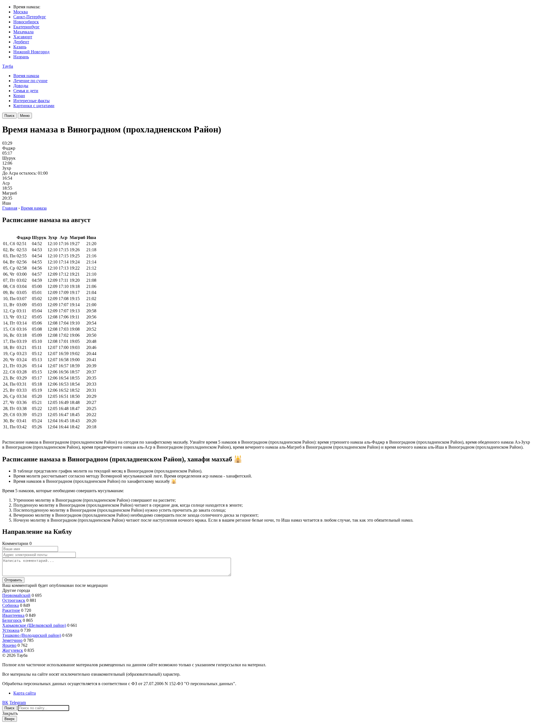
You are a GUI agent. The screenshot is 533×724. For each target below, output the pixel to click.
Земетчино (12, 640)
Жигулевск (12, 650)
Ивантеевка (13, 615)
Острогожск (13, 600)
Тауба (7, 66)
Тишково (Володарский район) (31, 635)
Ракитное (11, 610)
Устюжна (10, 630)
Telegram (17, 702)
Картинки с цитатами (33, 105)
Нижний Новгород (31, 51)
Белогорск (12, 620)
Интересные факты (31, 100)
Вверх (9, 719)
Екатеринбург (26, 26)
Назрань (21, 56)
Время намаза (26, 75)
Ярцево (9, 645)
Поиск (9, 116)
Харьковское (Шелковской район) (34, 625)
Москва (20, 11)
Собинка (10, 605)
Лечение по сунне (30, 80)
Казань (19, 46)
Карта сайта (24, 693)
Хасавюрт (22, 36)
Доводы (20, 85)
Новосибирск (26, 21)
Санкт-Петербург (29, 16)
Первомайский (16, 595)
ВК (5, 702)
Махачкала (23, 31)
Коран (19, 95)
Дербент (21, 41)
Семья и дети (25, 90)
